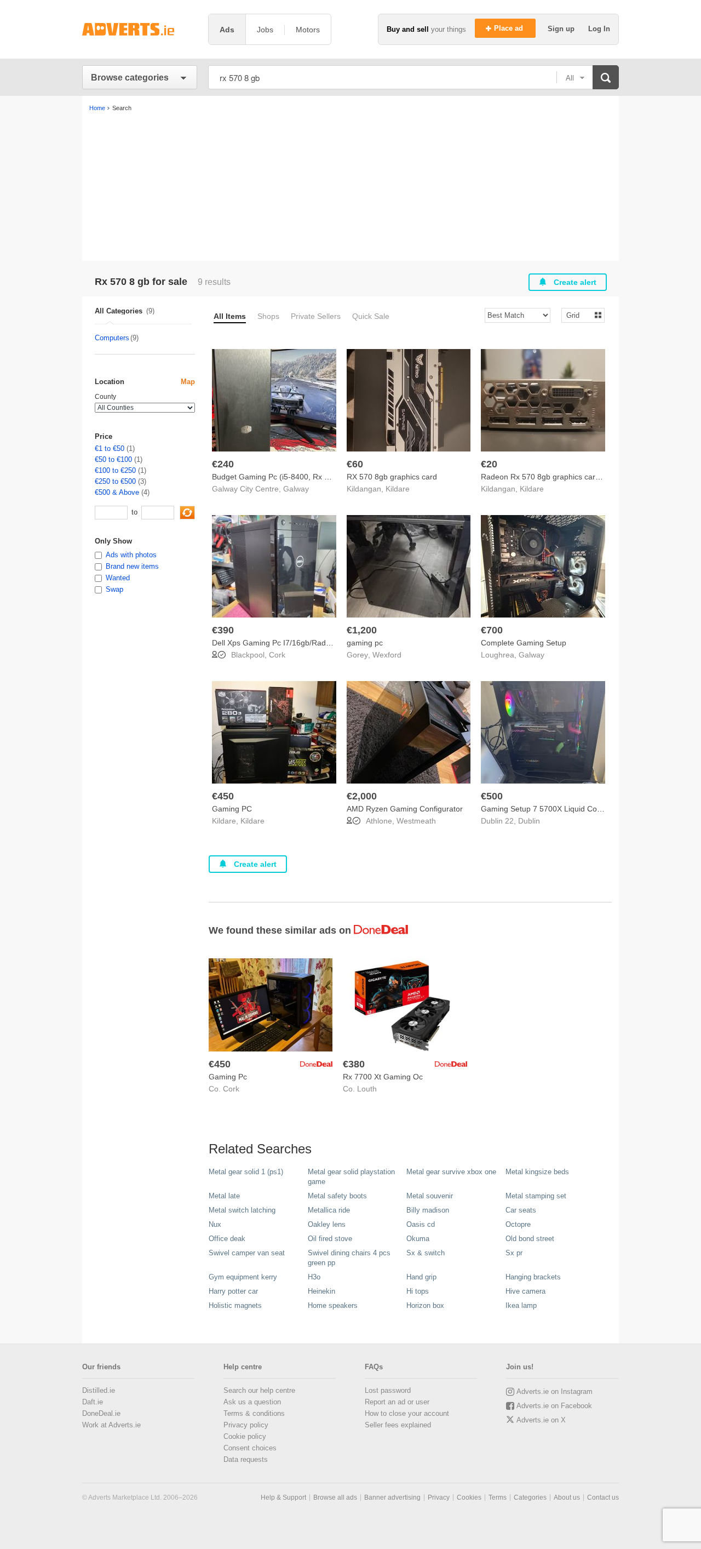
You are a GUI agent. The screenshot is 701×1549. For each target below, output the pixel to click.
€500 (492, 796)
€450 (223, 796)
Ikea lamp (521, 1305)
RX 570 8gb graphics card (392, 476)
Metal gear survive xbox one (451, 1172)
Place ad (509, 28)
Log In (599, 29)
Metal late (224, 1196)
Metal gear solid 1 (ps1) (246, 1172)
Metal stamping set (535, 1196)
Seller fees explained (398, 1425)
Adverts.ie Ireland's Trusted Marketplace (139, 29)
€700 (492, 630)
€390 (223, 630)
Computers (112, 338)
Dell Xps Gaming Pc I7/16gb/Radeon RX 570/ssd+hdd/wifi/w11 (320, 642)
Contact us (603, 1497)
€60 (355, 464)
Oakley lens (327, 1224)
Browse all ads (335, 1497)
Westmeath (416, 820)
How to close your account (407, 1413)
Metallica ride (329, 1210)
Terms (498, 1497)
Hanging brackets (533, 1277)
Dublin (529, 820)
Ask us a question (252, 1402)
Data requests (245, 1459)
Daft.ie (92, 1402)
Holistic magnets (235, 1305)
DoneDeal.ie (101, 1413)
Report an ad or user (397, 1402)
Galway (296, 488)
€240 (223, 464)
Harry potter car (233, 1291)
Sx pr (513, 1253)
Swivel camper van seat (247, 1253)
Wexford (386, 654)
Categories (530, 1497)
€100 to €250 (115, 470)
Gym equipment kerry (243, 1277)
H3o (314, 1277)
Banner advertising (392, 1497)
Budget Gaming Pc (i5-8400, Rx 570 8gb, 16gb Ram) (304, 476)
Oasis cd (420, 1224)
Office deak (227, 1238)
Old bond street (529, 1238)
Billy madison (427, 1210)
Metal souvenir (429, 1196)
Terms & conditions (254, 1413)
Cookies (469, 1497)
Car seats (520, 1210)
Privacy (439, 1497)
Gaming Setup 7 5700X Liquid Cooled (546, 808)
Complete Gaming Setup (523, 642)
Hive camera (525, 1291)
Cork (277, 654)
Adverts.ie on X (541, 1420)
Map (188, 381)
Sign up (562, 29)
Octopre (518, 1224)
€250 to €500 (115, 481)
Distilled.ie (98, 1390)
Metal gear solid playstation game (351, 1177)
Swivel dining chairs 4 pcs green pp (349, 1258)
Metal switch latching (242, 1210)
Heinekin (321, 1291)
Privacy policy (245, 1425)
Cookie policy (244, 1436)
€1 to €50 (109, 448)
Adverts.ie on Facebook (554, 1406)
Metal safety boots (337, 1196)
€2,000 (362, 796)
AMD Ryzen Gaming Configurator (405, 808)
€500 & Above (117, 492)
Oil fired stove (330, 1238)
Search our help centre (259, 1390)
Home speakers (333, 1305)
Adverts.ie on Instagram (554, 1391)
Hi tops (417, 1291)
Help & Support (283, 1497)
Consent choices (250, 1448)
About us (567, 1497)
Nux (215, 1224)
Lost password (388, 1390)
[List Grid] (579, 315)
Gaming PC (232, 808)
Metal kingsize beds (537, 1172)
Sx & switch (425, 1253)
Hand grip (421, 1277)
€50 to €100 (113, 459)
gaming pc (365, 642)
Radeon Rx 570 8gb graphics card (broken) (556, 476)
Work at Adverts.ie (111, 1425)
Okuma (417, 1238)
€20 (489, 464)
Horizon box (425, 1305)
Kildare (398, 488)
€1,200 (362, 630)
